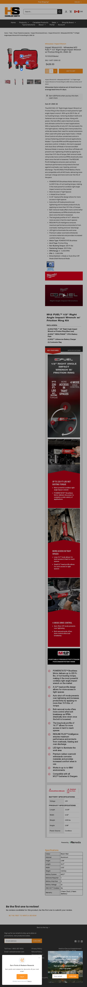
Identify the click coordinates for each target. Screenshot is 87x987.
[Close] (79, 954)
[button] (16, 63)
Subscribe (72, 976)
